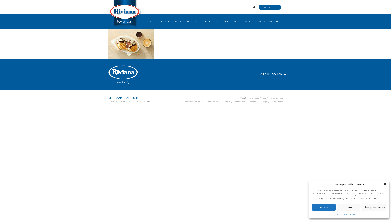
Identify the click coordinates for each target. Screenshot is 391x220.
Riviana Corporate (142, 102)
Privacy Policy (355, 214)
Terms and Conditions (193, 102)
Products (178, 21)
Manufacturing (209, 21)
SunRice (126, 102)
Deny (349, 207)
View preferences (374, 207)
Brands (165, 21)
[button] (384, 184)
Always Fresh (114, 102)
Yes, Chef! (275, 21)
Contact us (269, 7)
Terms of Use (341, 214)
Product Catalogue (254, 21)
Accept (324, 207)
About (154, 21)
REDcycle (226, 102)
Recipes (192, 21)
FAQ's (264, 102)
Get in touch (271, 74)
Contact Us (253, 102)
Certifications (230, 21)
